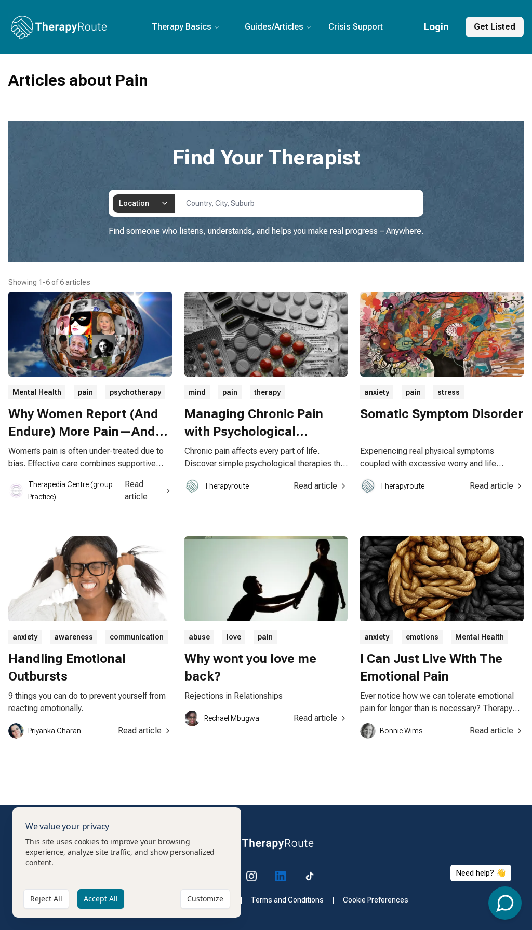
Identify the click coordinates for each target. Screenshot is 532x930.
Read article (136, 490)
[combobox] (144, 203)
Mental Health (36, 392)
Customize (205, 899)
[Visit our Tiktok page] (309, 876)
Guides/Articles (274, 27)
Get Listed (494, 27)
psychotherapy (135, 392)
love (234, 637)
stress (448, 392)
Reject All (46, 899)
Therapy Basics (181, 27)
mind (197, 392)
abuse (199, 637)
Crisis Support (355, 27)
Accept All (101, 899)
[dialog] (126, 862)
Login (436, 26)
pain (85, 392)
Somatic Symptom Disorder (441, 414)
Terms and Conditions (287, 900)
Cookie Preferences (375, 900)
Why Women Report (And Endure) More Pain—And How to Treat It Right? (83, 431)
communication (137, 637)
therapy (267, 392)
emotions (422, 637)
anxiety (376, 392)
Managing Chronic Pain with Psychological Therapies (253, 431)
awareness (73, 637)
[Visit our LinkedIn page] (280, 876)
